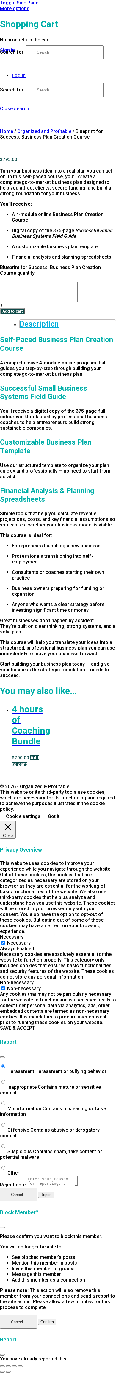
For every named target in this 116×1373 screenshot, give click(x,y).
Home (6, 131)
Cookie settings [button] (23, 816)
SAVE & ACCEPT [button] (17, 1028)
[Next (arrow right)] (8, 1372)
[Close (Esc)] (2, 1057)
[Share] (14, 1366)
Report (46, 1194)
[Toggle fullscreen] (8, 1366)
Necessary (19, 943)
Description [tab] (39, 324)
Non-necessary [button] (17, 982)
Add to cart (12, 311)
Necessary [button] (11, 937)
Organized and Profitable (44, 131)
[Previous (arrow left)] (2, 1372)
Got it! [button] (54, 816)
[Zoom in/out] (2, 1366)
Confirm (47, 1322)
